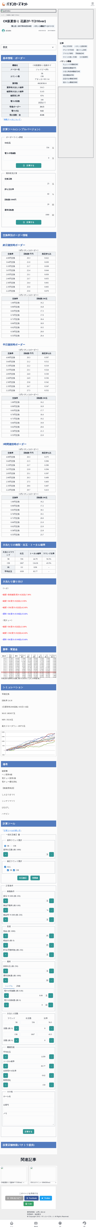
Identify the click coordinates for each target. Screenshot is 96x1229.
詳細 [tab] (18, 986)
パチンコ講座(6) (81, 46)
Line (30, 1204)
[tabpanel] (29, 999)
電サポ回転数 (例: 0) (12, 1000)
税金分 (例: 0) (8, 941)
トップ (2, 15)
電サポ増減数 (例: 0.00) (13, 991)
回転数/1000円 (10, 200)
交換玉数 (8, 179)
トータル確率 (9, 1061)
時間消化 (7, 1080)
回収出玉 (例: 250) (10, 966)
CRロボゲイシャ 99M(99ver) (40, 1182)
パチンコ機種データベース (44, 26)
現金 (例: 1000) (9, 931)
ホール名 (7, 1096)
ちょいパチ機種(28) (70, 64)
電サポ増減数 (10, 153)
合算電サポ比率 (9, 1071)
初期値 (35, 878)
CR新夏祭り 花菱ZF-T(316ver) (12, 15)
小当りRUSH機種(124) (71, 71)
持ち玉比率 (9, 189)
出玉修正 (23, 878)
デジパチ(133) (68, 50)
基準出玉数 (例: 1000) (12, 850)
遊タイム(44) (81, 50)
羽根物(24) (80, 53)
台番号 (6, 1105)
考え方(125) (67, 46)
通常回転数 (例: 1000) (12, 976)
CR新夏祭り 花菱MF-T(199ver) (11, 1182)
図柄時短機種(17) (69, 68)
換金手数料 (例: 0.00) (11, 905)
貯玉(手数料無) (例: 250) (13, 950)
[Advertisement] (28, 38)
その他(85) (83, 57)
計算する (30, 165)
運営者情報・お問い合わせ (36, 1212)
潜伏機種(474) (68, 75)
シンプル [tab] (9, 986)
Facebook (33, 1198)
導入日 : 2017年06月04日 (21, 26)
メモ (5, 1113)
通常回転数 (9, 210)
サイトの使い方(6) (70, 57)
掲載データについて (12, 119)
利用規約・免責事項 (34, 1214)
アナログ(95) (68, 53)
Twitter (47, 1198)
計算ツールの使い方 (12, 830)
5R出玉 (8, 143)
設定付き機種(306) (70, 79)
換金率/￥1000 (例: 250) (12, 915)
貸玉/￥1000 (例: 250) (11, 896)
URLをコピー (16, 1198)
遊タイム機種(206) (70, 82)
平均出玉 (7, 1052)
